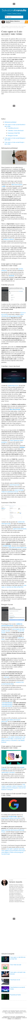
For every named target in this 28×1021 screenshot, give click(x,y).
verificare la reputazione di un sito (9, 491)
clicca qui (6, 677)
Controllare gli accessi (13, 128)
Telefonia (14, 13)
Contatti (8, 1011)
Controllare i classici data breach (15, 130)
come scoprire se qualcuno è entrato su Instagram (13, 785)
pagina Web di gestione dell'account (17, 547)
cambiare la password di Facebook (11, 624)
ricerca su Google (19, 490)
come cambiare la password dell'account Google (13, 850)
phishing (22, 447)
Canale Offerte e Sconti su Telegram (13, 22)
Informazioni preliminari (10, 122)
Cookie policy (11, 1013)
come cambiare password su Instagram (13, 787)
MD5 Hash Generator (17, 184)
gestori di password (14, 485)
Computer (9, 13)
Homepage (5, 1010)
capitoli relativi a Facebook (8, 772)
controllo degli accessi (12, 385)
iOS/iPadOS (9, 702)
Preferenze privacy (19, 1013)
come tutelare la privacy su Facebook (13, 739)
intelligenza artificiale (8, 239)
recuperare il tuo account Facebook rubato (12, 683)
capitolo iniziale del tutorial (19, 528)
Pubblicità (13, 1011)
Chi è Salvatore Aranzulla (13, 1010)
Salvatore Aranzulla (5, 35)
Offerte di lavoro (19, 1011)
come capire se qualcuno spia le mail (15, 849)
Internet (19, 13)
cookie (3, 186)
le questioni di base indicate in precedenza (12, 817)
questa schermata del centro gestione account (12, 315)
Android (4, 702)
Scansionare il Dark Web (14, 133)
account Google (7, 546)
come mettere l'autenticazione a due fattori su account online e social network (13, 737)
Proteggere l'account (13, 135)
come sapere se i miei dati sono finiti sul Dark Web (13, 586)
